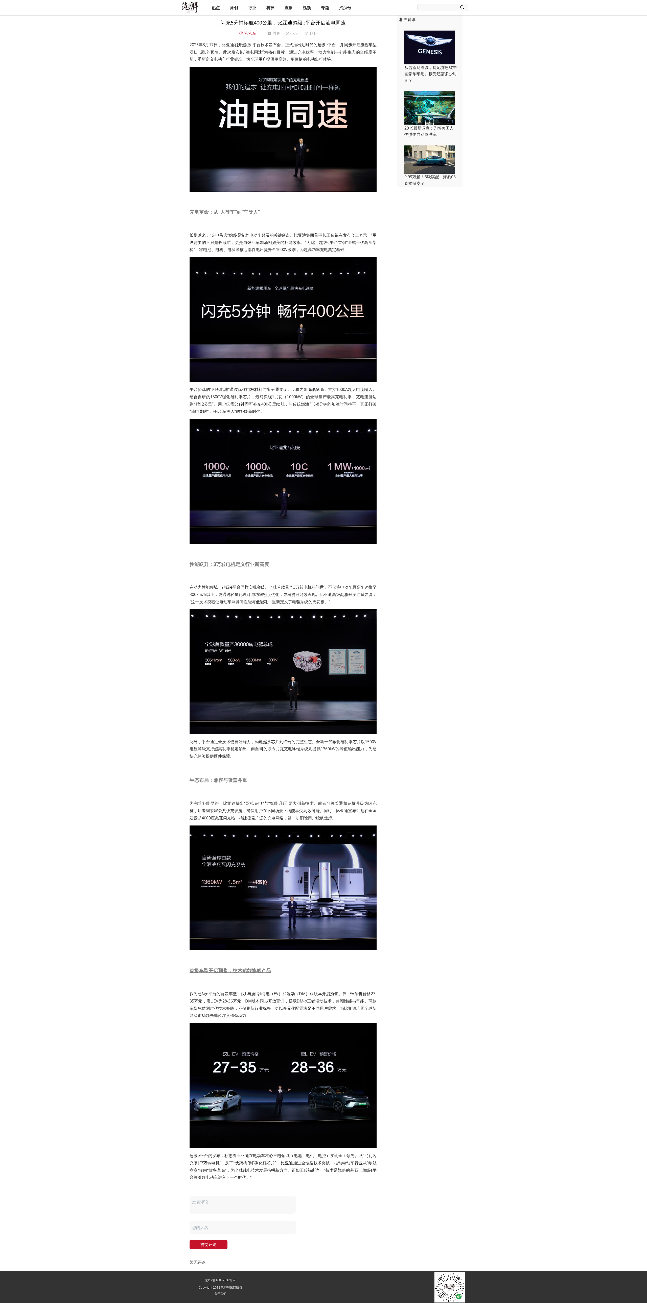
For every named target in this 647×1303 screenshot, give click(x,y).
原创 (234, 7)
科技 (270, 7)
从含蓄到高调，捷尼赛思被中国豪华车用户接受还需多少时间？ (430, 74)
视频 (307, 7)
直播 (289, 7)
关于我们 (220, 1293)
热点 (216, 7)
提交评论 (208, 1244)
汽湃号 (345, 7)
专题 (325, 7)
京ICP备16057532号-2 (220, 1280)
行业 (252, 7)
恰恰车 (249, 33)
